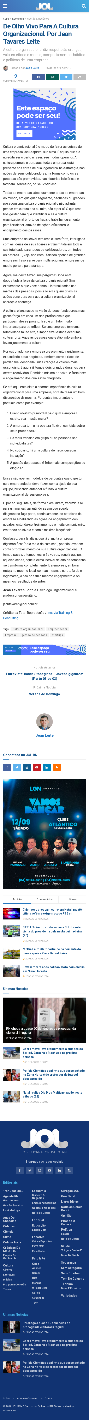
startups (57, 635)
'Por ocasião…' (13, 1191)
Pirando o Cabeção (68, 1222)
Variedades (69, 1295)
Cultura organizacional (28, 629)
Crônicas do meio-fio (11, 1249)
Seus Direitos (70, 1273)
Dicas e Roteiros (71, 1288)
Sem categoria (71, 1268)
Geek (35, 1263)
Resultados (39, 1251)
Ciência (8, 1231)
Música (7, 1279)
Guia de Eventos (13, 1205)
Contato (49, 1398)
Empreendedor (57, 629)
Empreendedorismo (44, 1203)
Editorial (38, 1220)
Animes (36, 1268)
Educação (39, 1225)
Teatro (7, 1289)
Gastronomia (10, 1200)
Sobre (6, 1398)
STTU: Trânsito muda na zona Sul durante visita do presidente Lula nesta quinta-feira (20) (52, 931)
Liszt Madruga (11, 1210)
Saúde (65, 1246)
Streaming (38, 1297)
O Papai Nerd (39, 1287)
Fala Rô (65, 1233)
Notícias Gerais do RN (71, 1208)
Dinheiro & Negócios (38, 1197)
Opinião (66, 1215)
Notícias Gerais (41, 1212)
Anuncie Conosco (27, 1398)
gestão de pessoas (34, 635)
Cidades (9, 1226)
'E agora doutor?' (71, 1250)
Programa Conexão (14, 1284)
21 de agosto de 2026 (19, 1038)
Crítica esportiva (42, 1241)
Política (66, 1229)
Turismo (67, 1284)
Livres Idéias (70, 1201)
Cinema (7, 1269)
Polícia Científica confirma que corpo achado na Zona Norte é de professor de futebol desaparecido (54, 1074)
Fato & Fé (38, 1258)
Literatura (8, 1274)
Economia (18, 18)
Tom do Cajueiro (72, 1278)
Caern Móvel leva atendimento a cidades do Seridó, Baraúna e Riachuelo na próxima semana (53, 1053)
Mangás (36, 1283)
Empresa (11, 635)
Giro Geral (68, 1196)
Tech (35, 1302)
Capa (6, 18)
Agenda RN (10, 1196)
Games (36, 1273)
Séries (36, 1292)
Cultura (8, 1265)
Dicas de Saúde (70, 1255)
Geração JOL (70, 1191)
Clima (7, 1237)
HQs (34, 1278)
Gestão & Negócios (38, 18)
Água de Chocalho (9, 1219)
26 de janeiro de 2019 (58, 67)
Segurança (68, 1262)
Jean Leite (32, 67)
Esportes (38, 1237)
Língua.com (39, 1229)
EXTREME (38, 1246)
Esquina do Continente (10, 1257)
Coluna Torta (12, 1242)
